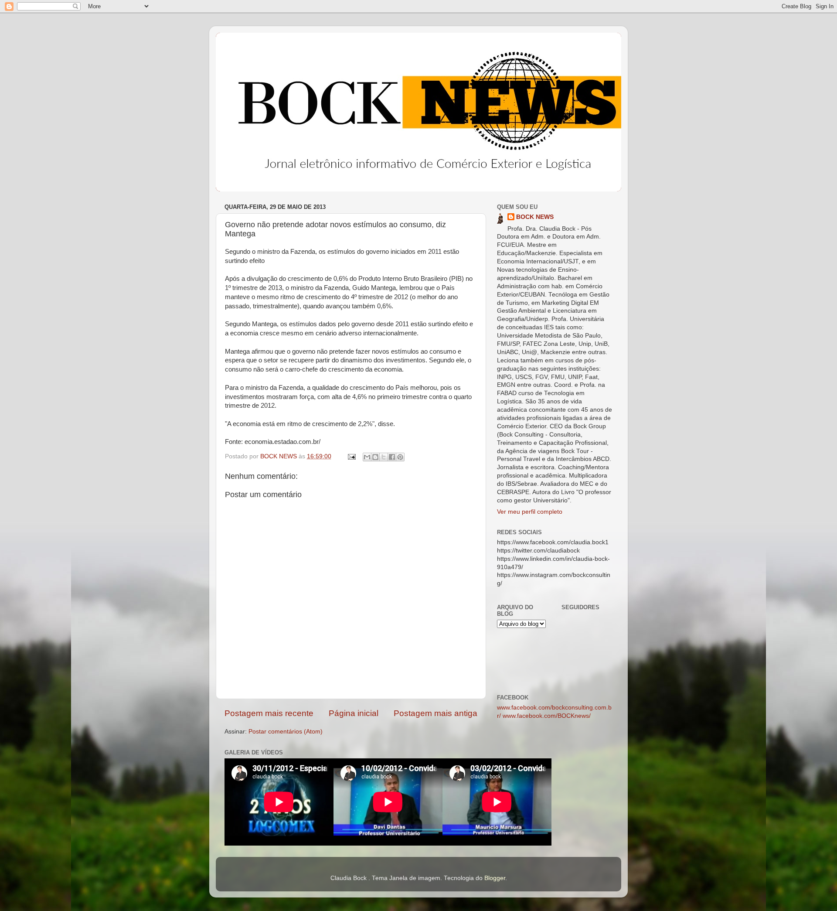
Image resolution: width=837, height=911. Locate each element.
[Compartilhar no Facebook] (392, 457)
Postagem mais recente (269, 713)
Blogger (494, 878)
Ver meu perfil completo (529, 511)
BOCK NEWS (535, 217)
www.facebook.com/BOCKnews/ (547, 716)
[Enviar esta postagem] (351, 456)
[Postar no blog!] (375, 457)
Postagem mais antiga (435, 713)
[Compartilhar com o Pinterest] (400, 457)
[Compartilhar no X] (383, 457)
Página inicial (353, 713)
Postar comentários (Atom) (285, 731)
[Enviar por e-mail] (367, 457)
